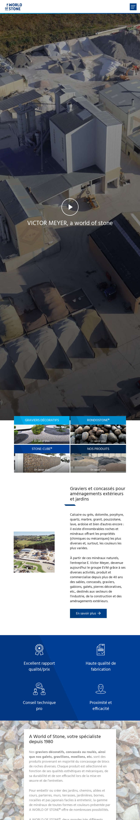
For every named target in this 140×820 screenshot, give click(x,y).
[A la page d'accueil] (13, 6)
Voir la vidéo (70, 217)
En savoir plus (86, 613)
